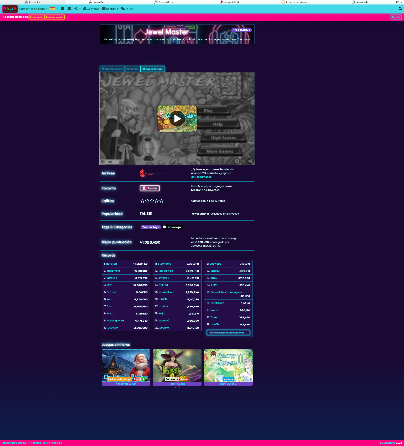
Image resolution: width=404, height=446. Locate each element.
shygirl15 (164, 278)
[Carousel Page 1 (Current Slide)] (176, 387)
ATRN (214, 285)
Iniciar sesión (36, 17)
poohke (164, 327)
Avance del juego (154, 68)
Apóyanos (93, 9)
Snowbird (215, 264)
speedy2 (164, 320)
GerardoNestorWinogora (226, 292)
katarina (112, 278)
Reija (161, 313)
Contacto (111, 9)
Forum (129, 9)
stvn (109, 285)
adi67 (214, 278)
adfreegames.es (201, 177)
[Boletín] (69, 9)
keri (109, 299)
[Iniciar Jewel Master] (177, 118)
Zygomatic (388, 443)
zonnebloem (166, 292)
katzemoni (113, 271)
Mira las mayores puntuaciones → (228, 332)
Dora (214, 317)
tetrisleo (112, 292)
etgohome (164, 264)
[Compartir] (77, 9)
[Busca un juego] (400, 9)
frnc (109, 306)
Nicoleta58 (217, 303)
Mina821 (215, 271)
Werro (215, 310)
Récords (396, 17)
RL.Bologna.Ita (115, 320)
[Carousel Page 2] (179, 387)
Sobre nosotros (52, 443)
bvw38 (215, 324)
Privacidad (34, 443)
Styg (109, 313)
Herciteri (111, 264)
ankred (163, 285)
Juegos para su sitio (14, 443)
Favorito (152, 188)
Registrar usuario (54, 17)
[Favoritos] (62, 9)
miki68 (163, 299)
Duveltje (113, 327)
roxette (163, 306)
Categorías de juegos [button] (32, 9)
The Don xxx (166, 271)
